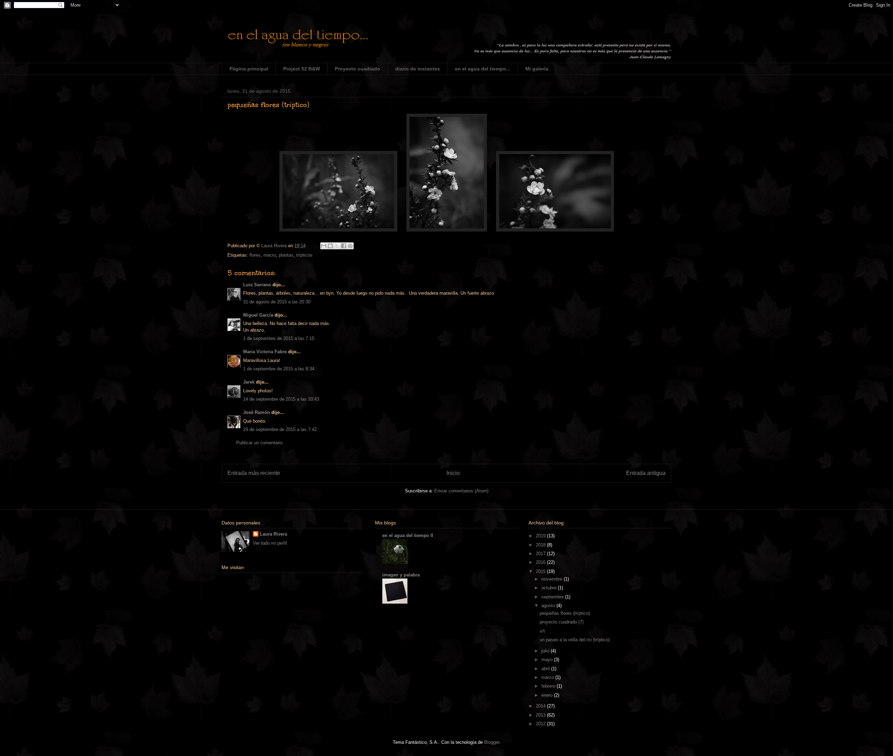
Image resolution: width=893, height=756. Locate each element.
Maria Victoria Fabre (265, 351)
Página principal (249, 68)
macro (269, 255)
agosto (548, 605)
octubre (549, 587)
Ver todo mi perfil (270, 543)
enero (547, 695)
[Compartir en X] (336, 245)
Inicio (453, 473)
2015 (541, 571)
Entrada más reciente (253, 473)
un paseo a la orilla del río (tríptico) (575, 639)
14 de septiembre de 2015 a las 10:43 (281, 399)
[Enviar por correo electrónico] (323, 245)
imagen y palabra (401, 574)
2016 (541, 562)
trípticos (304, 255)
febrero (549, 686)
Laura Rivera (273, 534)
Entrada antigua (646, 473)
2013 (541, 715)
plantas (286, 255)
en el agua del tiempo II (407, 535)
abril (546, 668)
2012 (541, 723)
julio (546, 650)
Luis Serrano (257, 284)
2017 (541, 553)
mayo (547, 659)
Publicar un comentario (259, 442)
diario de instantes (417, 68)
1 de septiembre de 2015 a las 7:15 (278, 338)
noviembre (552, 579)
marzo (548, 677)
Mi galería (536, 68)
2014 (541, 706)
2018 (541, 544)
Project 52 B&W (301, 68)
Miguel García (258, 315)
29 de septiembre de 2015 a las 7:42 (280, 429)
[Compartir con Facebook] (343, 245)
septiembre (553, 596)
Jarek (249, 382)
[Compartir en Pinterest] (350, 245)
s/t (542, 631)
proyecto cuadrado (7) (562, 622)
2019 (541, 535)
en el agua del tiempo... (482, 68)
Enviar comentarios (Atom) (461, 490)
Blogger (491, 742)
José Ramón (256, 412)
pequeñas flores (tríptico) (565, 613)
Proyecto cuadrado (357, 68)
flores (255, 255)
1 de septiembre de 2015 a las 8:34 (278, 368)
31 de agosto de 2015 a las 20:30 (276, 301)
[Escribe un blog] (330, 245)
